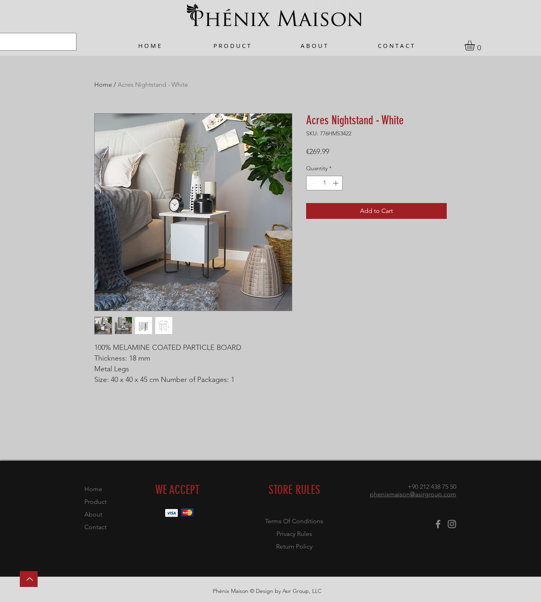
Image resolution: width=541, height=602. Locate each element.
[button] (476, 45)
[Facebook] (438, 524)
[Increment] (336, 183)
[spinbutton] (324, 183)
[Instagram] (451, 524)
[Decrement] (312, 183)
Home (103, 84)
